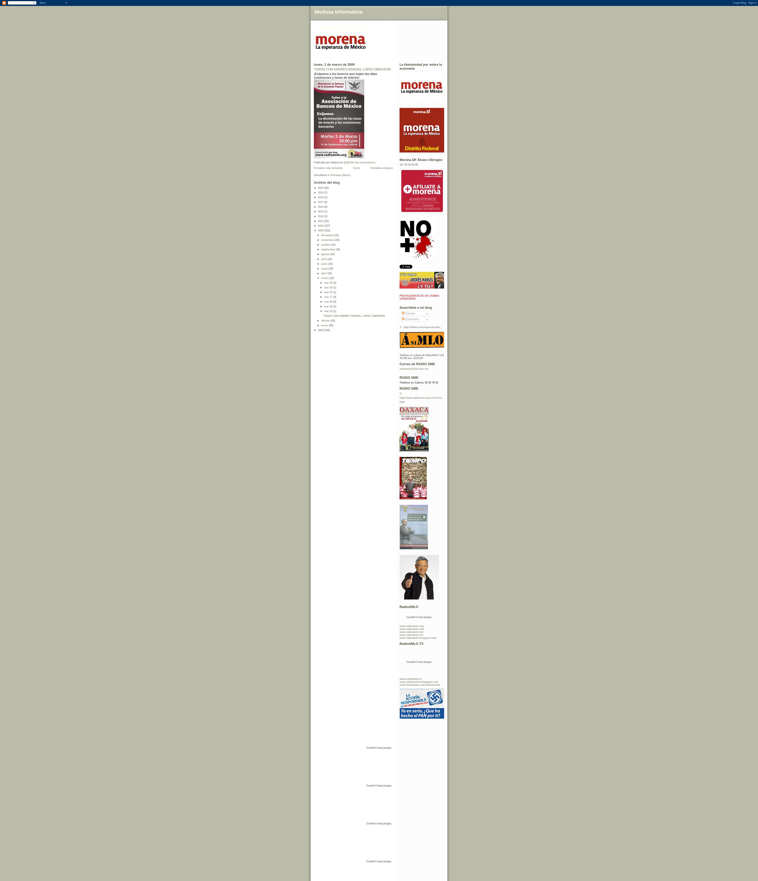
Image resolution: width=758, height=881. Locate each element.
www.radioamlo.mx (411, 634)
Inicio (356, 167)
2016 (321, 206)
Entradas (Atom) (340, 175)
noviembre (328, 239)
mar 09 (328, 301)
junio (324, 263)
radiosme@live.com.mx (414, 368)
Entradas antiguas (382, 167)
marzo (325, 278)
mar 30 (328, 282)
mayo (325, 268)
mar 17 (328, 297)
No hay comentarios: (364, 162)
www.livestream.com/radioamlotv (420, 684)
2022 (321, 192)
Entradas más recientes (328, 167)
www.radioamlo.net (411, 631)
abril (324, 273)
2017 (321, 202)
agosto (325, 254)
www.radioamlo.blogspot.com (418, 637)
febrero (326, 320)
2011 (321, 221)
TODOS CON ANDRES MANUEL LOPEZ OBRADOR (352, 69)
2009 (321, 230)
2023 (321, 187)
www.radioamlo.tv (411, 678)
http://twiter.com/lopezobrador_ (423, 327)
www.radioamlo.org (412, 626)
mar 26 (328, 287)
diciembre (327, 235)
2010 (321, 225)
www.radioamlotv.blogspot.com (419, 681)
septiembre (328, 249)
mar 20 (328, 292)
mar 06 (328, 306)
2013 (321, 211)
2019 (321, 197)
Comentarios (411, 319)
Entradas (409, 313)
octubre (326, 244)
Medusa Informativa (338, 12)
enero (325, 325)
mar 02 (328, 311)
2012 (321, 216)
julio (324, 259)
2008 (321, 330)
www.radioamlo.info (412, 629)
